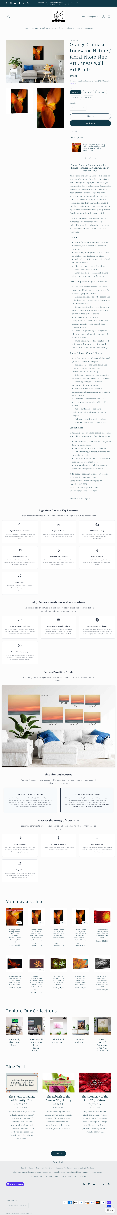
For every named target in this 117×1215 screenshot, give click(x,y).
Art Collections (47, 1168)
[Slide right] (95, 158)
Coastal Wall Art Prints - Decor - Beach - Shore (36, 1045)
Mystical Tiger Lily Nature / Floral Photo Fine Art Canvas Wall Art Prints (80, 980)
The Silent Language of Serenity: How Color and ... (22, 1100)
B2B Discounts (59, 1172)
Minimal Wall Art (80, 1040)
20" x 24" (101, 92)
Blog (37, 1168)
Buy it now (90, 123)
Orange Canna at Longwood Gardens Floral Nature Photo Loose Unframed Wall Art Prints (80, 935)
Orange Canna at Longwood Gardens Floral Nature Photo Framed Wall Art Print (58, 935)
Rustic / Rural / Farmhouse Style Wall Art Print (102, 1045)
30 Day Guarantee (53, 1176)
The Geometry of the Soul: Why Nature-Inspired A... (95, 1100)
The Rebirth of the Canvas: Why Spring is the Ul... (58, 1100)
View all (58, 1153)
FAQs (64, 1176)
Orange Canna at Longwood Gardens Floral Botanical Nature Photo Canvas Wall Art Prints (36, 935)
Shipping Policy (37, 1176)
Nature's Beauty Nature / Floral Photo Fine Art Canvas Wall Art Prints (102, 934)
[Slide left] (85, 158)
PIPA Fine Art (15, 1214)
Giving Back (73, 1176)
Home (31, 1168)
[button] (8, 16)
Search (24, 1168)
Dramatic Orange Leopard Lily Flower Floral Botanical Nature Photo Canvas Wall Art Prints (36, 981)
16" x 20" (75, 98)
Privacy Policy (96, 1172)
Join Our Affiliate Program (77, 1172)
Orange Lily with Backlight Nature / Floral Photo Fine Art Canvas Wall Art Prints (14, 980)
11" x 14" (88, 98)
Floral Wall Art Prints (58, 1040)
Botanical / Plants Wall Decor (14, 1042)
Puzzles (83, 1176)
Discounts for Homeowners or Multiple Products (75, 1168)
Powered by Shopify (26, 1214)
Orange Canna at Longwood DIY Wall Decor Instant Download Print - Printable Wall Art (94, 146)
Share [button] (74, 131)
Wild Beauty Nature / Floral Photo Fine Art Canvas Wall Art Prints (58, 980)
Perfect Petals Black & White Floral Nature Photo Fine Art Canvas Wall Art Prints (102, 981)
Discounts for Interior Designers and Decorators (32, 1172)
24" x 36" (75, 92)
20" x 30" (88, 92)
